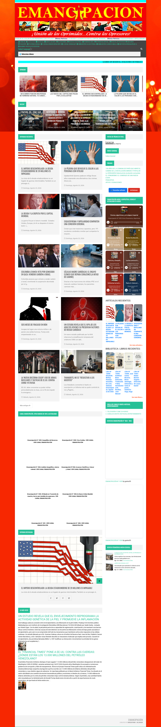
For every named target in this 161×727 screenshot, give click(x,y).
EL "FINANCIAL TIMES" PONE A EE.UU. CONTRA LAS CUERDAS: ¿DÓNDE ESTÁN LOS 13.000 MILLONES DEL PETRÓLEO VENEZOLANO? (56, 655)
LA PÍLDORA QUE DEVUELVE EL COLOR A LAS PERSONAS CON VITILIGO (81, 170)
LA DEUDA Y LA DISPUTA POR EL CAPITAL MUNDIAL (51, 38)
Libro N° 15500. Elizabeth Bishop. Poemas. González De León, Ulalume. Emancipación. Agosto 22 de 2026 (110, 382)
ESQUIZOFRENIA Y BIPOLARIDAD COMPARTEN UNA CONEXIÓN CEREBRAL (112, 38)
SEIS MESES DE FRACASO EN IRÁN (34, 324)
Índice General (110, 156)
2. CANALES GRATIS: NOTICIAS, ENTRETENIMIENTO (123, 414)
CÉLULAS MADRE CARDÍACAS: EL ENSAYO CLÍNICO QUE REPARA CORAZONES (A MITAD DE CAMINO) (81, 274)
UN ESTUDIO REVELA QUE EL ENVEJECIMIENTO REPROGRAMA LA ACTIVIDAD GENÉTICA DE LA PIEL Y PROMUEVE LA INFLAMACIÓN (58, 617)
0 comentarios (126, 560)
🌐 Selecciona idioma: (26, 54)
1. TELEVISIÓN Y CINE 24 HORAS (117, 411)
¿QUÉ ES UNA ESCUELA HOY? (121, 563)
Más (132, 560)
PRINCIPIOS (110, 180)
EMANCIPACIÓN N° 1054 (114, 540)
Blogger (140, 722)
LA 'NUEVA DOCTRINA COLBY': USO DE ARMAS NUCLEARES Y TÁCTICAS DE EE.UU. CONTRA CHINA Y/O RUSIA (38, 380)
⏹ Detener (134, 190)
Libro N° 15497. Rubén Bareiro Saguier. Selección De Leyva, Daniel (137, 378)
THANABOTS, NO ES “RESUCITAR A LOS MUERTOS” (79, 379)
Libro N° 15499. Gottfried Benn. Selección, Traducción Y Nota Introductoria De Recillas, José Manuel (119, 382)
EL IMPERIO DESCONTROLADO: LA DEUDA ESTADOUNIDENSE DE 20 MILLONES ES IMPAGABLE (37, 171)
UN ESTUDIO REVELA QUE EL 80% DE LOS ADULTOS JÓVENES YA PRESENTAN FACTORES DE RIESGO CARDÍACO (81, 327)
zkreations (131, 722)
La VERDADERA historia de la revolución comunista (123, 173)
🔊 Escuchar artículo (118, 190)
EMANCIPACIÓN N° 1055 (114, 481)
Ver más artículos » (136, 345)
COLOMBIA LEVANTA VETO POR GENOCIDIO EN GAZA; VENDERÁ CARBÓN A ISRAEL (38, 273)
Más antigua (24, 405)
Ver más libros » (137, 397)
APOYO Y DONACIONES (114, 182)
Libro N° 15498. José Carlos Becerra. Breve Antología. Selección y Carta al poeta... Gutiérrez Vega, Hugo (129, 382)
